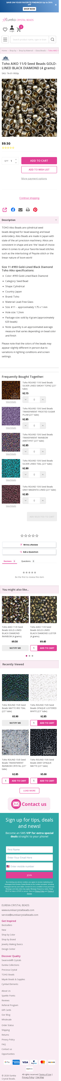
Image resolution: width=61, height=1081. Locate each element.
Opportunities (8, 1053)
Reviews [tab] (8, 561)
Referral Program (10, 1005)
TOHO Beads (8, 974)
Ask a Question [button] (30, 552)
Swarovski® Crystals (11, 960)
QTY (6, 161)
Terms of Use (45, 1074)
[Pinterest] (35, 210)
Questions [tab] (26, 561)
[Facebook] (13, 210)
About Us (6, 990)
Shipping (6, 1030)
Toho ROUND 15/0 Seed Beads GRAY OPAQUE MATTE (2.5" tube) (42, 762)
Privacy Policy (39, 891)
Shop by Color (8, 934)
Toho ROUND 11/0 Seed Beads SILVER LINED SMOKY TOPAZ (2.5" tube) (39, 385)
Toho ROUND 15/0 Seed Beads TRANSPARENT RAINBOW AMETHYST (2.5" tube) (38, 437)
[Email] (20, 210)
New (4, 929)
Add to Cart (39, 160)
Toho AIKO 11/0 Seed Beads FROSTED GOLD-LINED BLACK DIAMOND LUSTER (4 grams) (14, 632)
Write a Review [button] (30, 544)
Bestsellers (7, 925)
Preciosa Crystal (9, 969)
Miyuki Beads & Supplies (13, 979)
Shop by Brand (9, 939)
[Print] (28, 210)
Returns (5, 1034)
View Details (11, 402)
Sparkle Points (8, 995)
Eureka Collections (10, 965)
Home (4, 50)
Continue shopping (29, 198)
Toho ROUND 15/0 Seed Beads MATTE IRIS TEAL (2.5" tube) (14, 708)
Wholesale (7, 1019)
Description (8, 220)
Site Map (40, 1077)
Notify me (43, 648)
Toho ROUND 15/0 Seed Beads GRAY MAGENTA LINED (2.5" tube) (39, 488)
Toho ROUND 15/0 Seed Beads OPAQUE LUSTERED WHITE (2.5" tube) (43, 708)
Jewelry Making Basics (12, 944)
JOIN (29, 875)
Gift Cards (6, 1010)
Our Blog (6, 1014)
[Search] (52, 39)
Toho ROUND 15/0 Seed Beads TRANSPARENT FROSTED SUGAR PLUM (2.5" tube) (39, 411)
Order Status (8, 1025)
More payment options (34, 178)
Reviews (5, 1000)
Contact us (7, 1049)
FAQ (4, 1044)
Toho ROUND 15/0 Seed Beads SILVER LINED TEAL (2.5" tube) (38, 462)
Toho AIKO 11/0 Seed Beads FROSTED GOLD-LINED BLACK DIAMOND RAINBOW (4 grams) (42, 632)
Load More (29, 790)
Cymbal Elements (10, 984)
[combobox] (29, 39)
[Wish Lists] (5, 29)
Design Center (8, 949)
